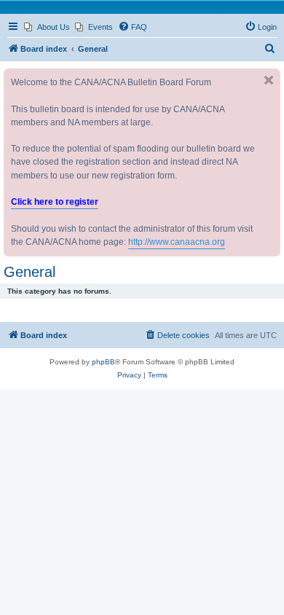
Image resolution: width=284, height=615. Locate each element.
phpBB (103, 362)
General (29, 272)
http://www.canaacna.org (176, 242)
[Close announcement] (268, 80)
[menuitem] (47, 27)
